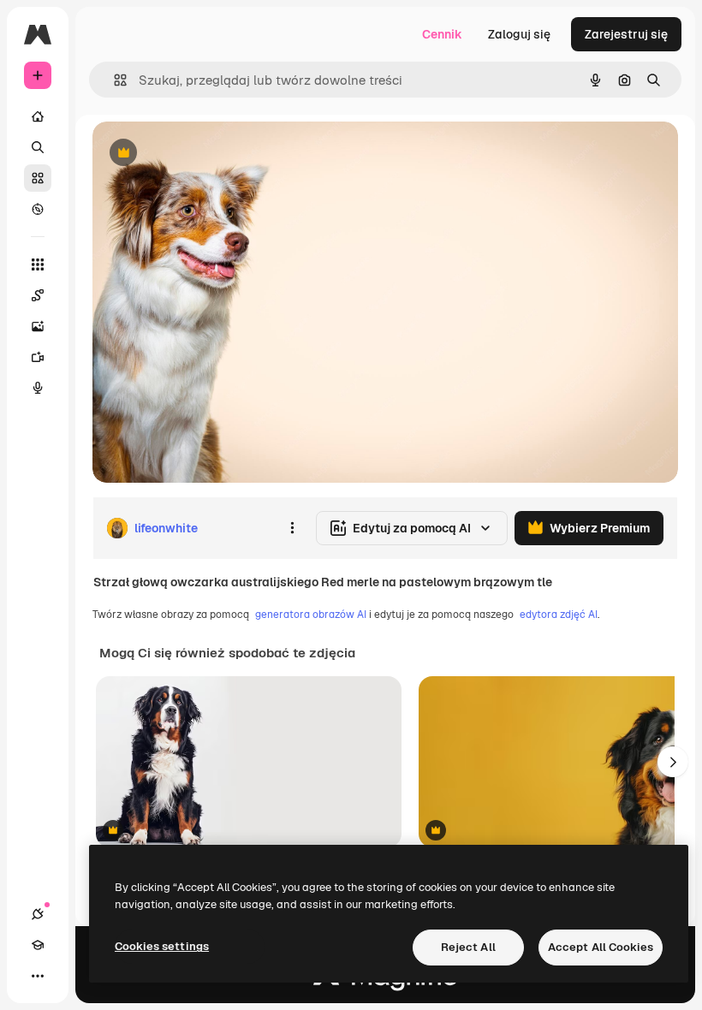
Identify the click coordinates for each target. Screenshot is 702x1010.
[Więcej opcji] (292, 528)
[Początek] (37, 116)
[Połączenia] (37, 914)
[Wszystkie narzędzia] (37, 264)
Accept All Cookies (600, 947)
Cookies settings (162, 946)
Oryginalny (210, 154)
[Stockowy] (37, 178)
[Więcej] (37, 975)
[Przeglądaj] (37, 209)
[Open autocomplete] (113, 80)
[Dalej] (672, 761)
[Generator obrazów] (37, 326)
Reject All (468, 947)
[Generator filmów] (37, 357)
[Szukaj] (37, 147)
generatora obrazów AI (310, 614)
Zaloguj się (519, 34)
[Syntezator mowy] (37, 387)
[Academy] (37, 945)
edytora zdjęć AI (559, 614)
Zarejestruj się (626, 34)
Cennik (442, 34)
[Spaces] (37, 295)
